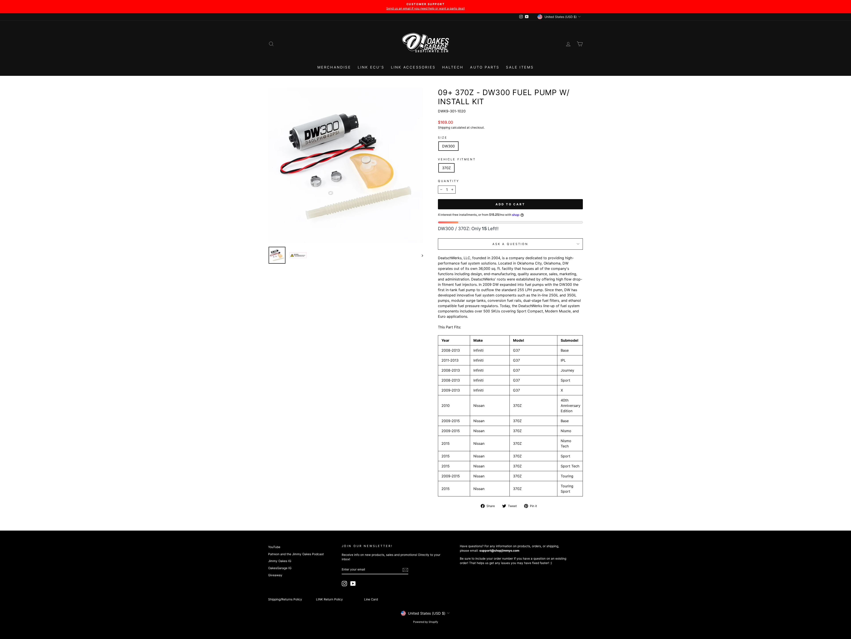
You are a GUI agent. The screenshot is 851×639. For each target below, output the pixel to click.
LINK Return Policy (329, 599)
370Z (446, 168)
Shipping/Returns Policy (285, 599)
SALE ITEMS (520, 67)
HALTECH (452, 67)
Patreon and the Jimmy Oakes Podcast (296, 554)
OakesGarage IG (279, 568)
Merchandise (334, 67)
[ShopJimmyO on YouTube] (353, 583)
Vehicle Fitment (457, 159)
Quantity (448, 181)
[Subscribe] (405, 569)
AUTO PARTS (484, 67)
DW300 (448, 146)
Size (442, 137)
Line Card (371, 599)
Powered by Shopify (425, 621)
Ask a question (510, 244)
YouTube (274, 547)
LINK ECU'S (371, 67)
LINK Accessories (413, 67)
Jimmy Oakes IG (279, 561)
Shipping (444, 127)
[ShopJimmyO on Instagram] (344, 583)
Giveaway (275, 575)
